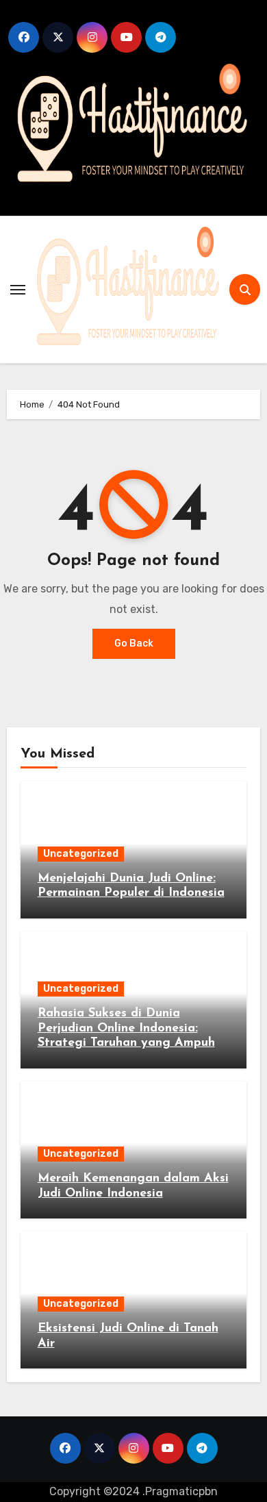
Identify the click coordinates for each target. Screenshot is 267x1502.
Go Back (133, 643)
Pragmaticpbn (181, 1491)
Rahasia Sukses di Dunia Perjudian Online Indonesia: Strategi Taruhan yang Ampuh (126, 1028)
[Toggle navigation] (18, 289)
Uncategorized (80, 854)
